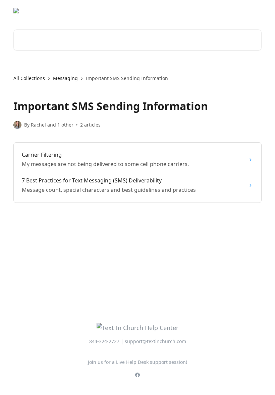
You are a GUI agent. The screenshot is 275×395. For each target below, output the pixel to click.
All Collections (29, 78)
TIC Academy (242, 10)
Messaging (65, 78)
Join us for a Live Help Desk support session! (137, 362)
